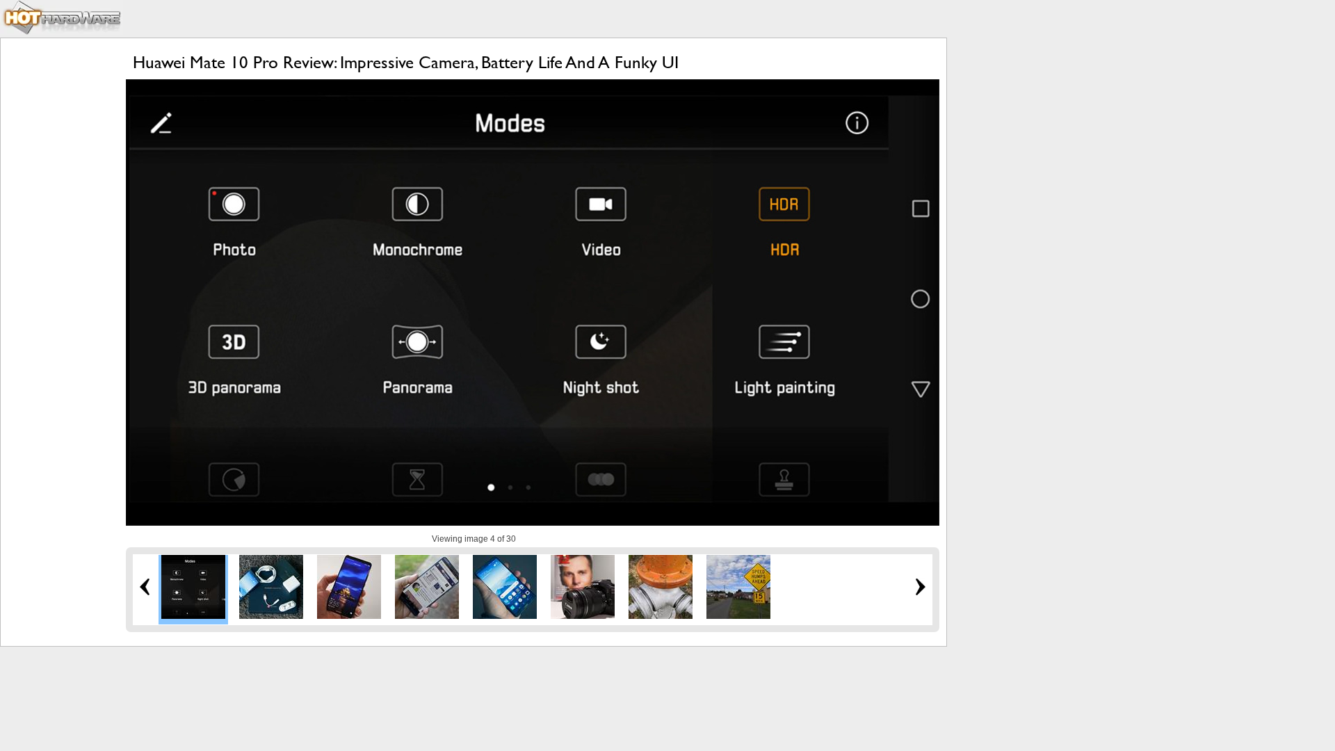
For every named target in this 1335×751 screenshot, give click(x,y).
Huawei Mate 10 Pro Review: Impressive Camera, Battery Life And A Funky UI (406, 62)
